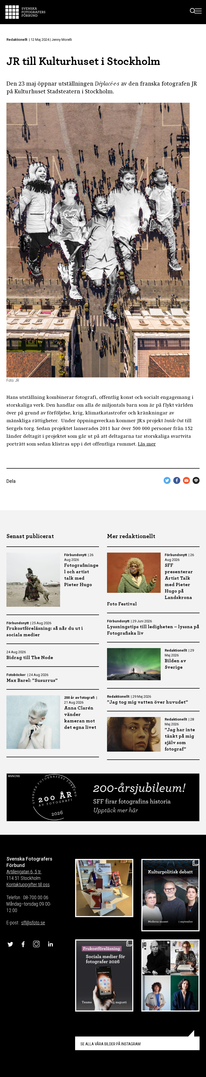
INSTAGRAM (110, 1044)
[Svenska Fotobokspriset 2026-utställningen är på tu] (104, 888)
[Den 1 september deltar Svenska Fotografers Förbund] (170, 895)
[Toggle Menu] (198, 12)
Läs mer (147, 444)
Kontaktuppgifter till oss (28, 884)
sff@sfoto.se (33, 922)
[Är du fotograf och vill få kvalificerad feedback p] (170, 975)
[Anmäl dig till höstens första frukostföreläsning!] (104, 975)
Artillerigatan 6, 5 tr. (24, 871)
